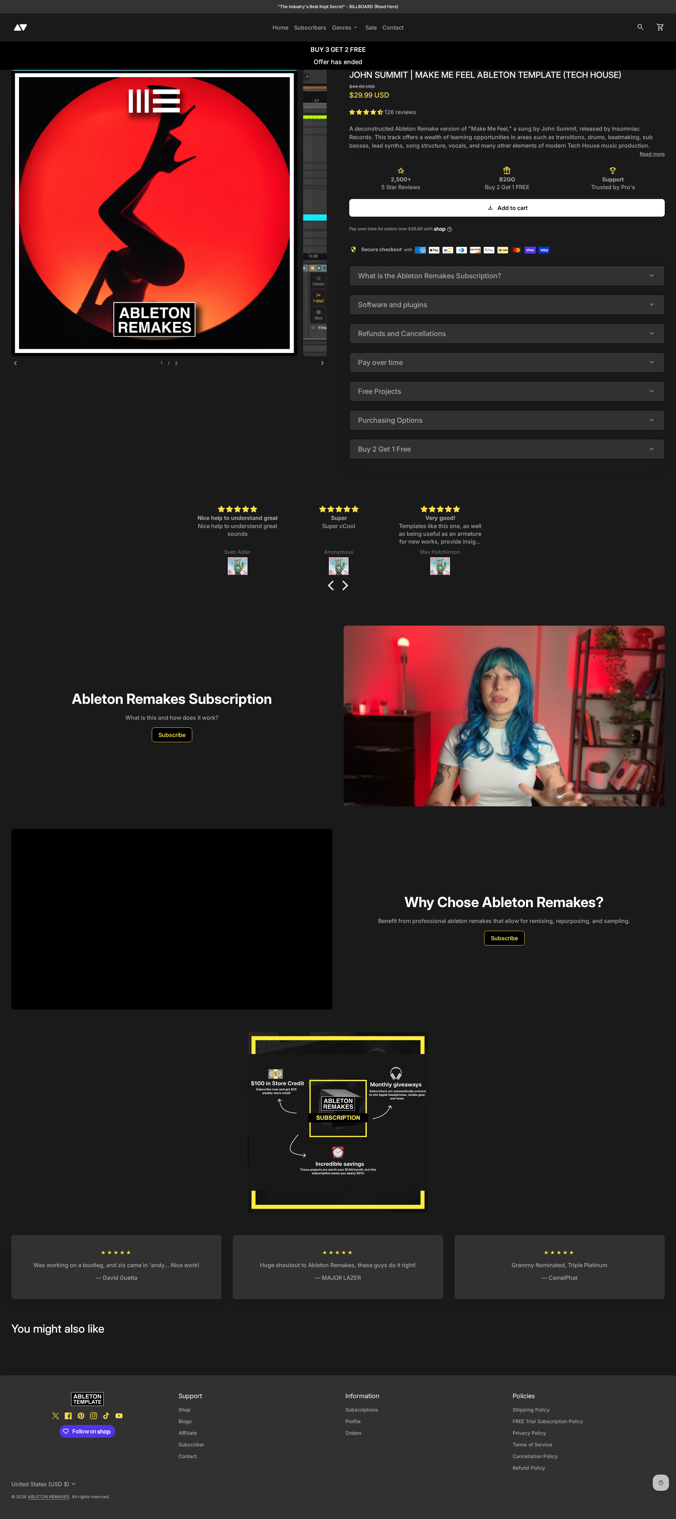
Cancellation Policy (535, 1456)
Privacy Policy (529, 1433)
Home (280, 27)
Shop (184, 1410)
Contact (392, 27)
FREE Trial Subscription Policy (548, 1421)
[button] (333, 585)
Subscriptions (361, 1410)
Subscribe (172, 734)
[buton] (44, 1484)
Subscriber (191, 1444)
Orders (353, 1433)
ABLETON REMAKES (48, 1496)
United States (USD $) (44, 1484)
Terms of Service (532, 1444)
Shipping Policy (531, 1410)
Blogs (185, 1421)
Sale (371, 27)
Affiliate (188, 1433)
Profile (353, 1421)
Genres (345, 27)
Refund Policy (529, 1468)
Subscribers (311, 27)
